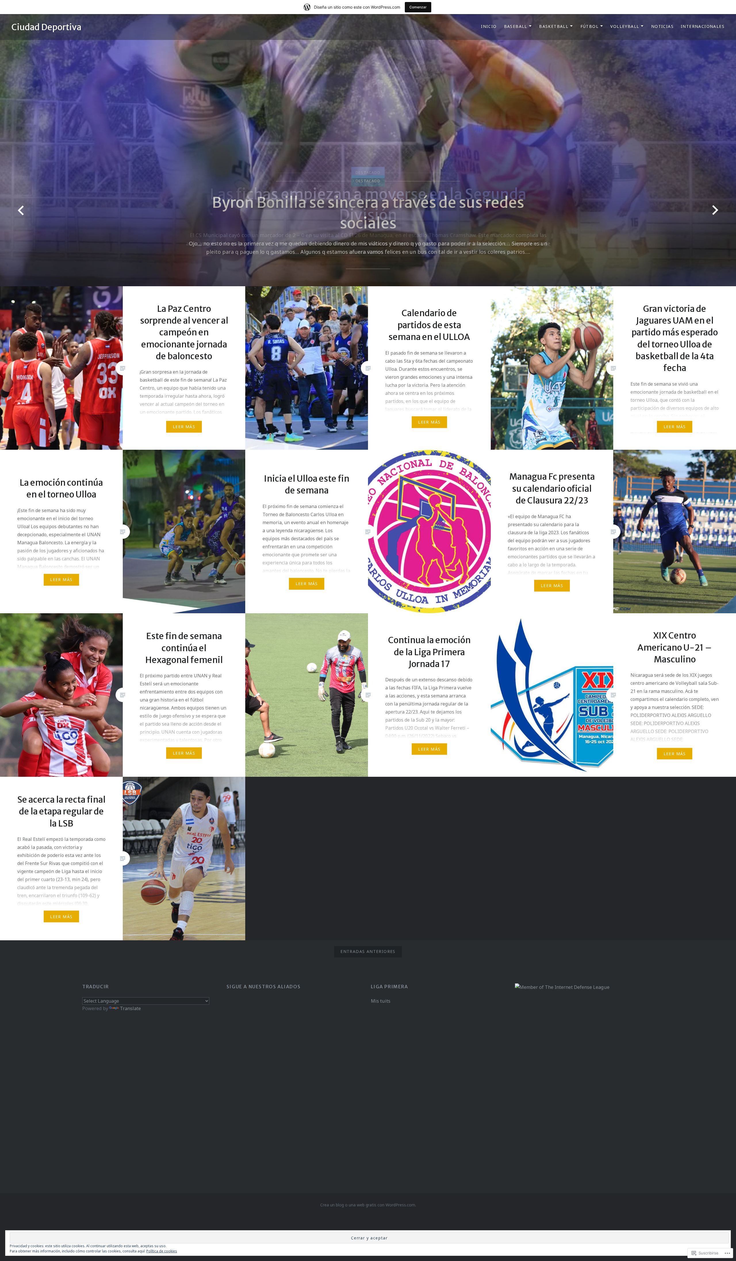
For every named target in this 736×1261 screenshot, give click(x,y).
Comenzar (418, 7)
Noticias (662, 26)
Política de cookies (161, 1251)
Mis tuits (380, 1001)
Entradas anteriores (368, 951)
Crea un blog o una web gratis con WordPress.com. (368, 1205)
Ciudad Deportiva (46, 27)
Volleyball (624, 26)
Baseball (515, 26)
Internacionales (702, 26)
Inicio (489, 26)
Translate (130, 1008)
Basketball (553, 26)
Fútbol (589, 26)
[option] (368, 150)
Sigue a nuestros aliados (263, 986)
